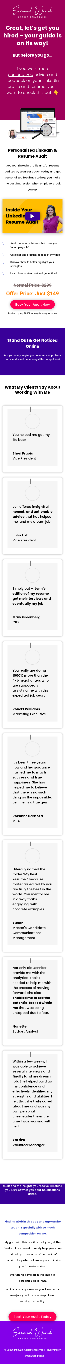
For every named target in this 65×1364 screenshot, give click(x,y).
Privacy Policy (53, 1350)
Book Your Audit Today (33, 1316)
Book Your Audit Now (32, 304)
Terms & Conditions (33, 1356)
